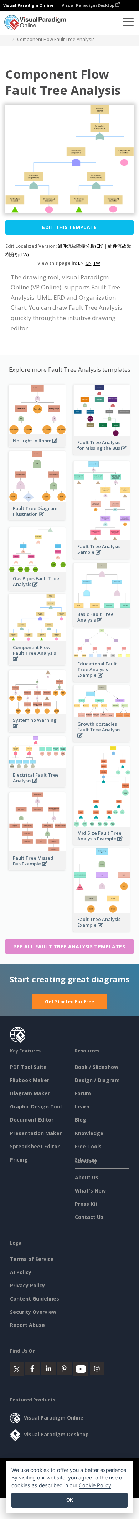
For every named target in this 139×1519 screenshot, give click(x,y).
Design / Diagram (97, 1080)
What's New (90, 1190)
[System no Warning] (37, 730)
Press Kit (86, 1203)
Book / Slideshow (96, 1067)
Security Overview (33, 1311)
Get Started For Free (69, 1001)
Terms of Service (32, 1259)
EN (81, 263)
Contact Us (89, 1217)
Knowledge (89, 1133)
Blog (80, 1119)
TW (96, 263)
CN (89, 263)
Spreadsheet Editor (35, 1146)
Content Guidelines (34, 1298)
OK (69, 1500)
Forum (83, 1093)
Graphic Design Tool (36, 1106)
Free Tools (88, 1146)
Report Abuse (27, 1325)
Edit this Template (69, 227)
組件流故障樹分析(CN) (80, 246)
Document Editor (31, 1119)
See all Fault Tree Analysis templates (69, 946)
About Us (86, 1177)
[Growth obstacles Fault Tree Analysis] (102, 739)
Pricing (19, 1159)
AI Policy (20, 1272)
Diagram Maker (30, 1093)
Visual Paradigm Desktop (88, 5)
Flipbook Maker (29, 1080)
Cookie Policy (95, 1485)
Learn (82, 1106)
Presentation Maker (36, 1133)
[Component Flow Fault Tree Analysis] (37, 663)
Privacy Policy (27, 1285)
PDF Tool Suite (28, 1067)
